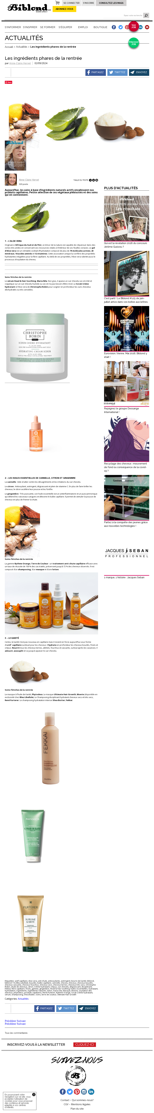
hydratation (10, 990)
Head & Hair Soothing (60, 988)
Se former (47, 27)
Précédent (10, 1020)
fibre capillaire (18, 988)
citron (30, 986)
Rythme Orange (63, 992)
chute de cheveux (19, 986)
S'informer (12, 27)
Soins (38, 994)
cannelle (56, 982)
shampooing (17, 994)
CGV (66, 1104)
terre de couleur (49, 994)
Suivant (21, 1020)
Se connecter (71, 3)
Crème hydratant (42, 986)
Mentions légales (80, 1104)
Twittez (119, 72)
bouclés (32, 982)
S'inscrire (88, 3)
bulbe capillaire (44, 982)
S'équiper (65, 27)
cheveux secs (46, 984)
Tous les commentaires (16, 1033)
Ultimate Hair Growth (66, 994)
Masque (67, 990)
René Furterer (49, 992)
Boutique (100, 27)
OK (146, 15)
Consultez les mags (111, 3)
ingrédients (21, 990)
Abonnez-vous (64, 9)
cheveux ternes (60, 984)
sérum (8, 994)
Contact (65, 1100)
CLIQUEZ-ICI (84, 1044)
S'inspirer (30, 27)
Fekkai (8, 988)
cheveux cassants (13, 984)
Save (10, 82)
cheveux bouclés (85, 982)
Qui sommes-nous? (83, 1100)
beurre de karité (78, 981)
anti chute (42, 981)
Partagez (97, 72)
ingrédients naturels (37, 990)
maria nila (57, 990)
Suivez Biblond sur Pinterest (77, 1092)
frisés (28, 988)
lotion (49, 990)
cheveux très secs (76, 984)
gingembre (44, 988)
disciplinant (87, 986)
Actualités (23, 998)
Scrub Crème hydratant (81, 992)
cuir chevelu (63, 986)
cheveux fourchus (30, 984)
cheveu (64, 982)
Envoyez (141, 72)
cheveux (72, 982)
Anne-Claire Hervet (20, 63)
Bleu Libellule (22, 982)
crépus (54, 986)
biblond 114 (10, 982)
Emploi (83, 27)
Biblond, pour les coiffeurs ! (29, 8)
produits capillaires (33, 992)
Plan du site (77, 1108)
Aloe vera (32, 981)
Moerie (74, 990)
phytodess (18, 992)
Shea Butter (29, 994)
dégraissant (75, 986)
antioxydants (54, 981)
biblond (90, 981)
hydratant (93, 988)
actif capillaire (21, 981)
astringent (65, 981)
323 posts (23, 184)
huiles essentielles (79, 988)
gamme (35, 988)
